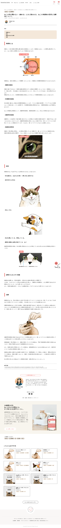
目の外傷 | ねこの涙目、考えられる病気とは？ (22, 475)
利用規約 (18, 520)
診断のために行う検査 (10, 35)
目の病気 (18, 438)
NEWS (26, 2)
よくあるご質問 (36, 2)
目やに (23, 438)
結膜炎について (46, 462)
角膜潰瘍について (46, 449)
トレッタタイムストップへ (30, 502)
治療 (7, 36)
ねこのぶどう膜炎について (21, 449)
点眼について (18, 462)
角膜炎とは (8, 32)
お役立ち (6, 11)
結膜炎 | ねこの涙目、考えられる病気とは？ (22, 488)
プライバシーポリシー (25, 520)
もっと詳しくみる (10, 428)
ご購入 (30, 2)
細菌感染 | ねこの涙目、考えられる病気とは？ (49, 475)
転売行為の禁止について (44, 520)
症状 (7, 33)
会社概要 (14, 520)
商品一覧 (16, 2)
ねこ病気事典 (11, 11)
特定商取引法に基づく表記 (34, 520)
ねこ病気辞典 (21, 2)
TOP (12, 2)
